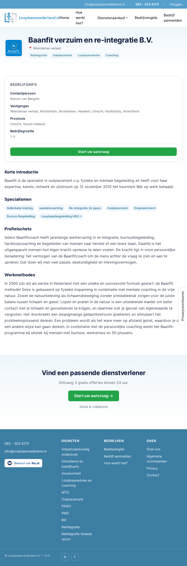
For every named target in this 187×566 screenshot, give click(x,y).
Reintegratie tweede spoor (77, 536)
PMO (65, 513)
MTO (65, 492)
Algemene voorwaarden (157, 458)
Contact (153, 475)
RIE (64, 520)
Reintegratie (71, 527)
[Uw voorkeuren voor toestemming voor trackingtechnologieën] (182, 306)
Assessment (71, 473)
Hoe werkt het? (80, 17)
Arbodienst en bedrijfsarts (72, 463)
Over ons (154, 449)
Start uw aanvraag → (93, 395)
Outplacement (72, 499)
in (65, 557)
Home (64, 17)
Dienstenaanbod (111, 18)
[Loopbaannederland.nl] (32, 18)
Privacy (152, 468)
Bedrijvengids (146, 17)
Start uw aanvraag (93, 152)
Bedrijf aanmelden (173, 18)
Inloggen (176, 4)
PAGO (66, 506)
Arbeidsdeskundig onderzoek (75, 451)
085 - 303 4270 (147, 4)
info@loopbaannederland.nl (105, 4)
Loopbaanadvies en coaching (77, 482)
